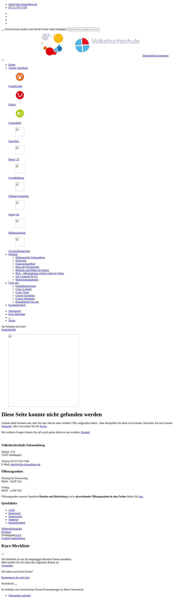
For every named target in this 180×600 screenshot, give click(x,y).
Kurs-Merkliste (16, 314)
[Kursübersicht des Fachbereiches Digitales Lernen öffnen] (19, 190)
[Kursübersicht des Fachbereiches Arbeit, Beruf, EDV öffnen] (19, 153)
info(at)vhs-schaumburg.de (25, 464)
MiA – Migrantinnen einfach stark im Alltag (39, 273)
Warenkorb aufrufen (19, 595)
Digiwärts (20, 260)
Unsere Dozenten (25, 295)
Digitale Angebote (18, 196)
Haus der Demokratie (27, 266)
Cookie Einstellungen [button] (13, 538)
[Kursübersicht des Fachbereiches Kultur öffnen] (19, 98)
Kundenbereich (16, 305)
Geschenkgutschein (19, 251)
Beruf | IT (13, 159)
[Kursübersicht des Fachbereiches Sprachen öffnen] (19, 135)
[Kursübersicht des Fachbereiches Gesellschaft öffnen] (19, 80)
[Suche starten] (2, 30)
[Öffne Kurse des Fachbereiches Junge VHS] (19, 208)
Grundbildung (16, 177)
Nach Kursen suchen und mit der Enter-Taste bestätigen (36, 29)
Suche (11, 320)
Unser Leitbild (23, 289)
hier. (141, 496)
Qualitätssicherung (25, 285)
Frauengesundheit (25, 263)
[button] (11, 528)
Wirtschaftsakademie (26, 279)
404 (13, 329)
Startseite (6, 329)
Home (11, 64)
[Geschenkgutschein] (19, 245)
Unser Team (22, 292)
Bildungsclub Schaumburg (30, 257)
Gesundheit (14, 122)
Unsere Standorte (25, 298)
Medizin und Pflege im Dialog (32, 270)
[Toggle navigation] (2, 59)
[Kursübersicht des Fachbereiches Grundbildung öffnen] (19, 171)
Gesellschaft (15, 86)
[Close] (15, 584)
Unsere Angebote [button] (18, 67)
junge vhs (13, 214)
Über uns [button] (13, 282)
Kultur (12, 104)
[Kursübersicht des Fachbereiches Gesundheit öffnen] (19, 116)
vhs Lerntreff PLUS (26, 276)
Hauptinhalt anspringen (155, 55)
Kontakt (85, 432)
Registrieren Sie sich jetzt (15, 577)
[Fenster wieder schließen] (2, 554)
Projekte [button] (13, 254)
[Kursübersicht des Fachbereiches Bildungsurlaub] (19, 226)
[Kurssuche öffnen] (9, 318)
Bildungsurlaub (16, 232)
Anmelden (7, 565)
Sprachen (13, 141)
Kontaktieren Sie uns (27, 301)
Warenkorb (14, 311)
